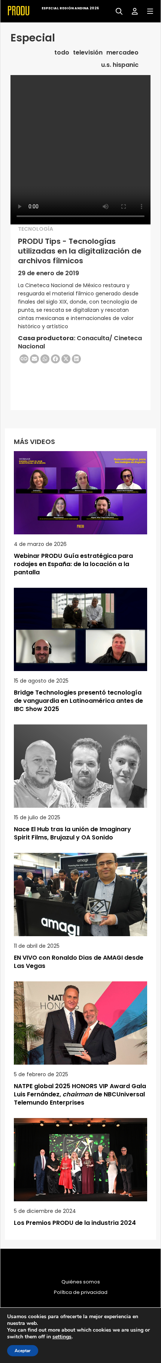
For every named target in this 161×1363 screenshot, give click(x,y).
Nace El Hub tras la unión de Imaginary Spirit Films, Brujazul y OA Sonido (72, 833)
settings (62, 1336)
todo (61, 53)
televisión (88, 53)
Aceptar (23, 1351)
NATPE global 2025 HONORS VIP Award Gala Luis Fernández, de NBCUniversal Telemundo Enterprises (80, 1094)
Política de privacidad (80, 1292)
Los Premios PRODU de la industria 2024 (75, 1222)
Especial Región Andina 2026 (70, 8)
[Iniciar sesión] (132, 10)
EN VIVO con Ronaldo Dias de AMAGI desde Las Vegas (78, 961)
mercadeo (122, 53)
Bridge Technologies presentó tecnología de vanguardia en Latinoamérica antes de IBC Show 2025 (78, 700)
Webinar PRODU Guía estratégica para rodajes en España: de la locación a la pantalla (73, 564)
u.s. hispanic (120, 65)
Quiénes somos (80, 1282)
